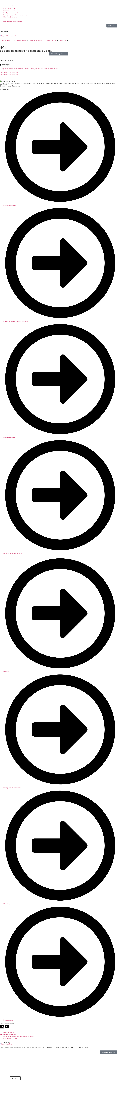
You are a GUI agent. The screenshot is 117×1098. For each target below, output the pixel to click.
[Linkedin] (2, 1026)
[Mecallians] (6, 1044)
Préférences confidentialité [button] (8, 1034)
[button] (8, 40)
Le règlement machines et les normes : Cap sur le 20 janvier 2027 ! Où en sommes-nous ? (29, 69)
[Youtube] (7, 1026)
